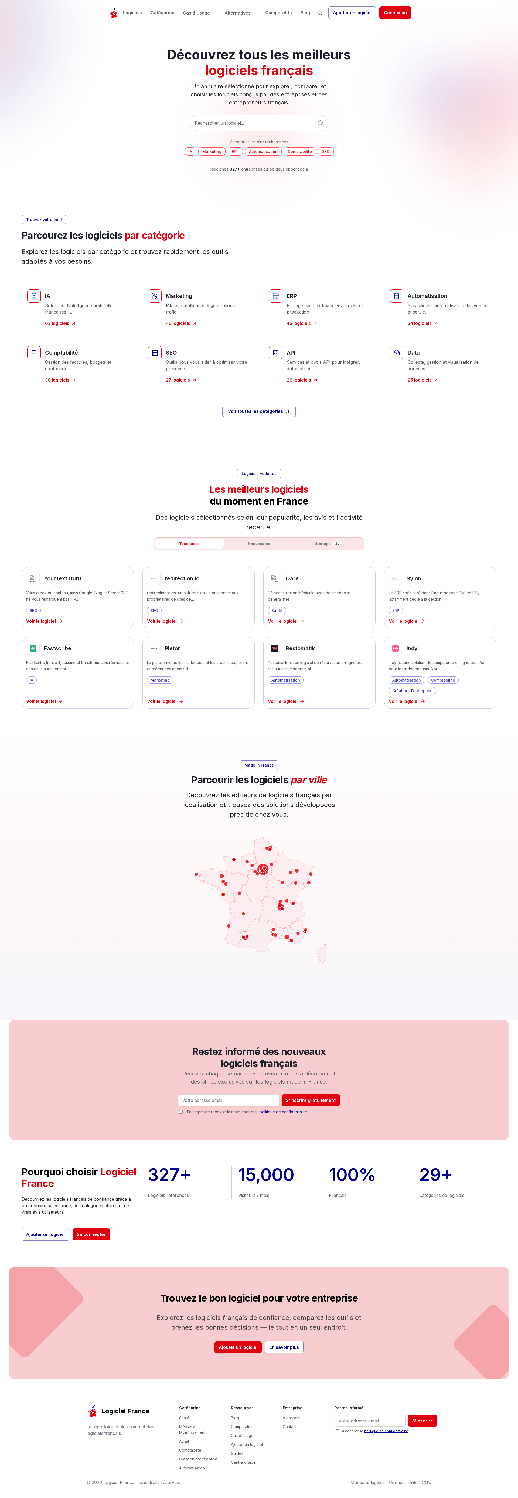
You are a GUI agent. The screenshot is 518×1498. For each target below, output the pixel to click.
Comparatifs (278, 12)
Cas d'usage (196, 13)
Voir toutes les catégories (255, 411)
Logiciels (132, 12)
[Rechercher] (319, 12)
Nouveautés (259, 544)
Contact (290, 1426)
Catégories (162, 12)
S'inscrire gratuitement (311, 1100)
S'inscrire (422, 1421)
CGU (427, 1482)
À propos (291, 1417)
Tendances (189, 544)
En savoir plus (284, 1347)
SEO (326, 151)
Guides (237, 1453)
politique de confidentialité (283, 1111)
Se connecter (91, 1234)
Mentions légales (367, 1482)
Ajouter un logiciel (352, 12)
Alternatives (237, 13)
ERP (235, 151)
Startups (327, 544)
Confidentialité (403, 1482)
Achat (184, 1441)
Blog (305, 12)
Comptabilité (300, 151)
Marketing (211, 151)
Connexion (395, 12)
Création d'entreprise (198, 1459)
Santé (184, 1417)
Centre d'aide (243, 1462)
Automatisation (263, 151)
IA (190, 151)
